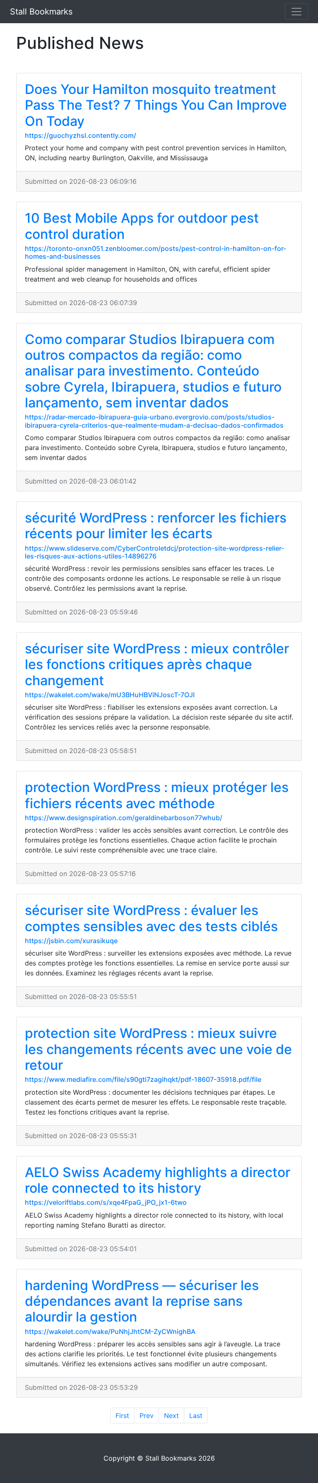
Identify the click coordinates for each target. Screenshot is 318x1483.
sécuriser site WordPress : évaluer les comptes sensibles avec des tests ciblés (151, 918)
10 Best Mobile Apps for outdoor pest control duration (142, 226)
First (122, 1415)
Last (195, 1415)
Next (171, 1415)
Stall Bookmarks (41, 12)
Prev (147, 1415)
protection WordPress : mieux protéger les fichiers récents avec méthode (157, 795)
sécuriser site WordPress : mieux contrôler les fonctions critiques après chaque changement (157, 664)
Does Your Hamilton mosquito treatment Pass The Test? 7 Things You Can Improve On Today (156, 105)
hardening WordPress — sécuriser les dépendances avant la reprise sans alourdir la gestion (142, 1301)
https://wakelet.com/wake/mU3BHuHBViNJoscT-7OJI (110, 695)
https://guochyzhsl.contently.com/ (80, 135)
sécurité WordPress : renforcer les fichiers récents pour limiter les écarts (156, 526)
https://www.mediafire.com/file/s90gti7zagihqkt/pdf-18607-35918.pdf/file (143, 1079)
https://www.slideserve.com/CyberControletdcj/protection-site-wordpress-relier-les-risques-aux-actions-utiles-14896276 (154, 552)
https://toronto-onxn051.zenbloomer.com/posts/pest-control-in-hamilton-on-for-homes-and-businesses (155, 252)
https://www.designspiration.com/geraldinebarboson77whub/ (123, 818)
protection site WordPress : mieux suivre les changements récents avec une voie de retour (158, 1049)
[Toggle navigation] (296, 11)
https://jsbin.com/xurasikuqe (71, 941)
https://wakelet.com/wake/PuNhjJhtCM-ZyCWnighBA (110, 1331)
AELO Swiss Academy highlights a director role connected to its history (157, 1180)
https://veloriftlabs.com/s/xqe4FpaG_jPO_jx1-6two (106, 1202)
